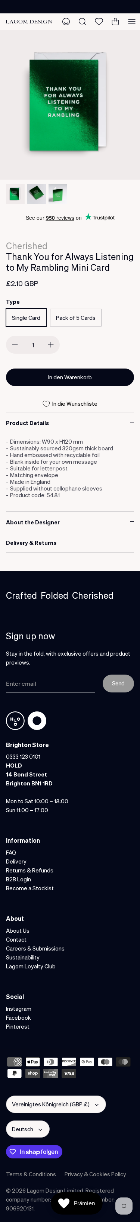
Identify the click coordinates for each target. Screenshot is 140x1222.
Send (118, 683)
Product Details (27, 423)
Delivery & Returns (31, 542)
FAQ (11, 852)
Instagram (18, 1008)
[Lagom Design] (29, 22)
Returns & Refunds (29, 870)
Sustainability (23, 957)
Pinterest (17, 1026)
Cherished (26, 245)
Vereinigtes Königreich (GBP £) (51, 1104)
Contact (16, 939)
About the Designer (33, 522)
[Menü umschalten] (132, 21)
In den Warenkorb (70, 377)
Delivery (16, 861)
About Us (17, 930)
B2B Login (18, 879)
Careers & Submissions (35, 948)
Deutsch (22, 1129)
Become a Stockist (30, 888)
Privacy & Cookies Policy (95, 1174)
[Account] (66, 21)
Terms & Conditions (31, 1174)
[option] (70, 105)
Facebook (18, 1017)
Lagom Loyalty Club (31, 966)
